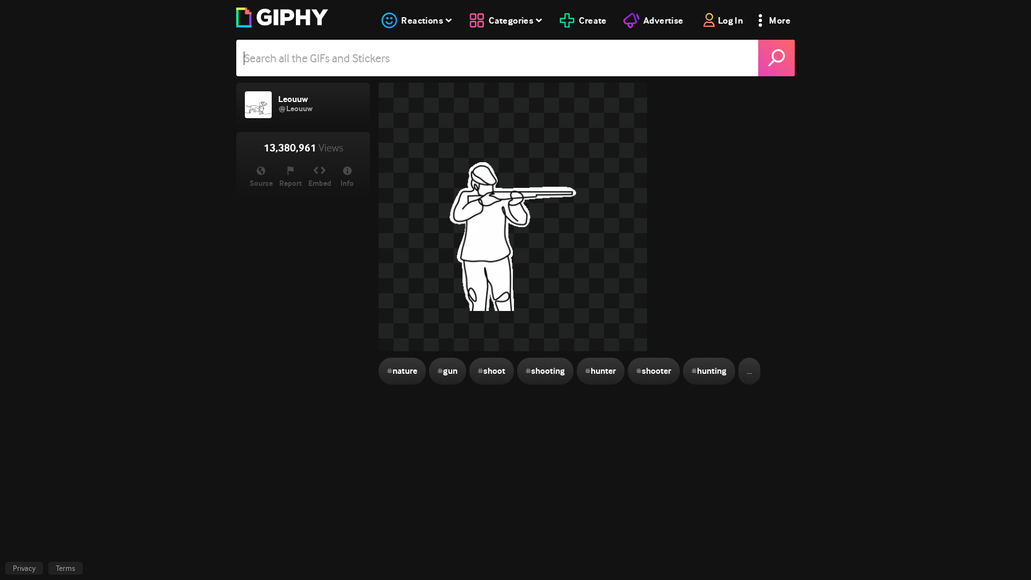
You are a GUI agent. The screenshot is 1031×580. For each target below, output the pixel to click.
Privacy (24, 568)
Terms (65, 568)
